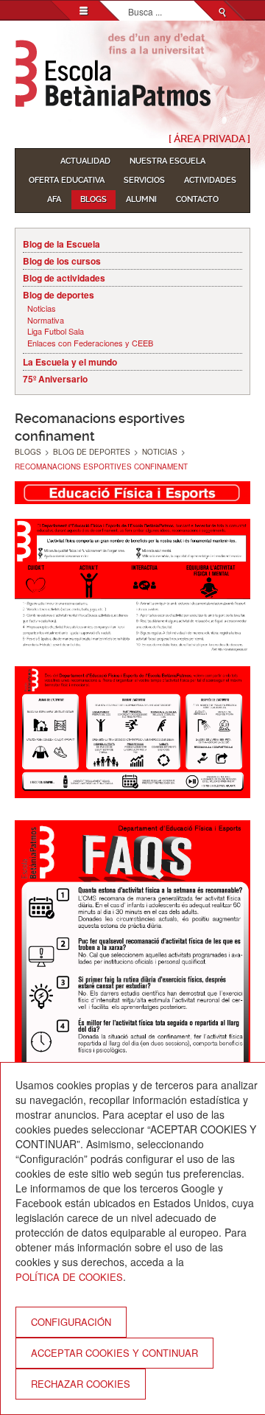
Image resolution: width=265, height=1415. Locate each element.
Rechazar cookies (80, 1384)
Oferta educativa (67, 180)
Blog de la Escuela (61, 244)
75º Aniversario (55, 379)
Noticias (41, 308)
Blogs (93, 199)
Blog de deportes (58, 295)
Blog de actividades (64, 278)
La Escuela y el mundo (70, 362)
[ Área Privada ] (209, 138)
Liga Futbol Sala (55, 331)
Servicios (144, 180)
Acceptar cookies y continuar (114, 1353)
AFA (54, 199)
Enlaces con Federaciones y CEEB (90, 343)
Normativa (45, 320)
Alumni (141, 199)
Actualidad (85, 161)
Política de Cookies (69, 1277)
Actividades (210, 180)
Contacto (197, 199)
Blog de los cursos (62, 261)
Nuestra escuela (167, 161)
